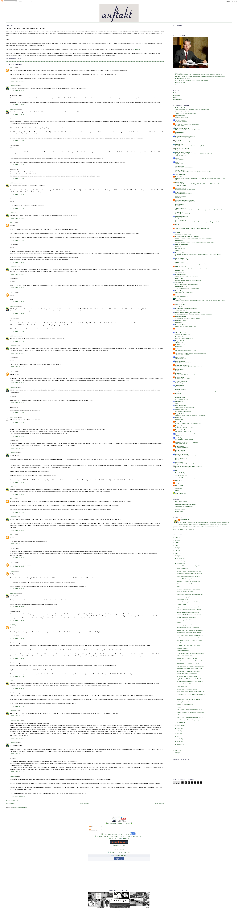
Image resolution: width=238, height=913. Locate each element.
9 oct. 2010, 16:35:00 (17, 567)
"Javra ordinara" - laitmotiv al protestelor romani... (190, 717)
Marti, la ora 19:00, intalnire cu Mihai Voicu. (188, 671)
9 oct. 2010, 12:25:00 (17, 436)
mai (178, 736)
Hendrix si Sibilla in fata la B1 (184, 650)
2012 (176, 550)
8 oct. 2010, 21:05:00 (17, 105)
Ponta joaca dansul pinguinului (184, 597)
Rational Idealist (179, 177)
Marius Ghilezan (180, 170)
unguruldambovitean (181, 410)
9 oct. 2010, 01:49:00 (17, 422)
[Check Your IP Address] (120, 852)
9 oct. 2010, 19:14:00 (17, 754)
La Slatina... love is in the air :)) (185, 591)
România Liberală (180, 83)
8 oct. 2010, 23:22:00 (17, 412)
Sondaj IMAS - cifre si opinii (184, 579)
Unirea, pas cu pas (179, 272)
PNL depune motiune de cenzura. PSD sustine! (189, 576)
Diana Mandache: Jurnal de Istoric (185, 136)
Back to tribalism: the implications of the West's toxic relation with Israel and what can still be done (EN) (200, 179)
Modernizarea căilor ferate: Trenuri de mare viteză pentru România (192, 109)
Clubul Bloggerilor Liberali (182, 79)
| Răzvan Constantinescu (182, 333)
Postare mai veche (159, 803)
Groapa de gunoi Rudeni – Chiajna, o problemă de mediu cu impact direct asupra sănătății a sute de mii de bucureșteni (200, 301)
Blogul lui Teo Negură (181, 341)
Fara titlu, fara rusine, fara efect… (183, 411)
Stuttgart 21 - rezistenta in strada (185, 704)
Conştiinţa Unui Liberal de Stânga (184, 200)
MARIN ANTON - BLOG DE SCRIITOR (186, 442)
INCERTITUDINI (180, 116)
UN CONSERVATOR (181, 287)
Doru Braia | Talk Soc (181, 321)
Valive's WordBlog (180, 120)
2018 (176, 537)
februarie (179, 744)
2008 (176, 753)
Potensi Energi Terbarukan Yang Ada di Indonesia (188, 74)
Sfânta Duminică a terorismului (183, 362)
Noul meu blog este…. (180, 383)
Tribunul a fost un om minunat (182, 334)
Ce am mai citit (179, 132)
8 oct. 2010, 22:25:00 (17, 403)
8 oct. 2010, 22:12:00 (17, 383)
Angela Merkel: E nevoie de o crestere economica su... (190, 653)
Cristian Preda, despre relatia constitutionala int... (189, 627)
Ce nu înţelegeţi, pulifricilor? (182, 354)
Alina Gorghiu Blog (180, 493)
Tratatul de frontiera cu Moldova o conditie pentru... (190, 635)
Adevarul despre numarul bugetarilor (186, 617)
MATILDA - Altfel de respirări (183, 345)
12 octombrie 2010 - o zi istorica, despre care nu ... (189, 645)
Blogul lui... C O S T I (181, 458)
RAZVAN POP (179, 279)
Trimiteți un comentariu (12, 800)
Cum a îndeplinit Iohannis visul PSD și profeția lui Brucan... (190, 226)
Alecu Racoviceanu (180, 220)
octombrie (179, 563)
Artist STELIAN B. (180, 163)
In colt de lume (14, 417)
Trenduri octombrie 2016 (181, 296)
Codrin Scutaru (179, 349)
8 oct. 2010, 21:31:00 (17, 208)
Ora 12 (177, 371)
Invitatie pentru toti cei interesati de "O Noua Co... (189, 699)
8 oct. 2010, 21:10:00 (17, 114)
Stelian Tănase (179, 511)
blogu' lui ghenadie (180, 266)
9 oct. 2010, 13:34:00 (17, 494)
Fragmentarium (179, 377)
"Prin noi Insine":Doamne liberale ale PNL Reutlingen (188, 366)
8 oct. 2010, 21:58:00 (17, 302)
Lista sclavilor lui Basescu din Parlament (187, 689)
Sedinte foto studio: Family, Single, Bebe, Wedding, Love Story (191, 268)
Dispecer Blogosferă (180, 291)
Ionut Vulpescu (179, 357)
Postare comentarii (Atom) (20, 807)
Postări (94, 826)
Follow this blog (119, 859)
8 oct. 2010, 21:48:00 (17, 262)
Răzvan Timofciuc (180, 450)
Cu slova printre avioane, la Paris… (184, 142)
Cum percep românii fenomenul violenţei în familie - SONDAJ (190, 415)
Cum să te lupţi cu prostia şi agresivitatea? (185, 113)
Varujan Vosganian (180, 208)
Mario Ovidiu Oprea (181, 473)
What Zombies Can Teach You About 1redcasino (187, 129)
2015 (176, 542)
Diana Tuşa (178, 299)
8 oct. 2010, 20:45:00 (17, 91)
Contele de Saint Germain (182, 112)
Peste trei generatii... (182, 715)
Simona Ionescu (179, 262)
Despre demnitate (180, 361)
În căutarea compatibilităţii (182, 447)
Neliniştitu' (178, 140)
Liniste (178, 586)
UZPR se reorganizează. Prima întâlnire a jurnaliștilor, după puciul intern (193, 264)
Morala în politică (179, 451)
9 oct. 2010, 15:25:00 (17, 544)
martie (179, 741)
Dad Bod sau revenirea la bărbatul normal (185, 350)
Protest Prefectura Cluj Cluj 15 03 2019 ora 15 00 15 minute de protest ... (193, 238)
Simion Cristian (179, 385)
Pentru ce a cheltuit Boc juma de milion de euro (189, 571)
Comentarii (95, 830)
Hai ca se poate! (179, 253)
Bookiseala (176, 93)
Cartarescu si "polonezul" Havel (185, 684)
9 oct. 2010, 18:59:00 (17, 706)
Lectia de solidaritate (182, 643)
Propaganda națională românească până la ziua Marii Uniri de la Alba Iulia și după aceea (197, 391)
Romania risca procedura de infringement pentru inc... (190, 720)
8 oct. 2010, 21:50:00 (17, 274)
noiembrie (179, 561)
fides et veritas (179, 401)
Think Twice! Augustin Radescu (184, 507)
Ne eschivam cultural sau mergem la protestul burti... (190, 712)
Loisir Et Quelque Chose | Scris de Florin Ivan (187, 312)
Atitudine (179, 707)
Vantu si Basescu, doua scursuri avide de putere (189, 632)
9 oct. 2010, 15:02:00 (17, 530)
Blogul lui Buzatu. (180, 192)
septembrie (180, 725)
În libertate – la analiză (181, 121)
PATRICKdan (179, 485)
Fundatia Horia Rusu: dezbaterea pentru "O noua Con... (191, 691)
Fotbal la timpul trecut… (181, 399)
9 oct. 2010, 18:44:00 (17, 688)
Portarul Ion (178, 387)
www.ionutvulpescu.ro (180, 358)
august (179, 728)
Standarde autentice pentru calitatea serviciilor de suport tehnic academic (193, 171)
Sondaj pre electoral (180, 218)
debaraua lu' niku (180, 304)
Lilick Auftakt (13, 85)
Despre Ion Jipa (179, 133)
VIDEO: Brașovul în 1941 (181, 310)
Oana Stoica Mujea (180, 406)
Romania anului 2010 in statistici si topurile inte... (189, 615)
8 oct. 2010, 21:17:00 (17, 165)
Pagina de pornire (84, 803)
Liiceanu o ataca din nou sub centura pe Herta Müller (25, 28)
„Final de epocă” (179, 159)
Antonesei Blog (179, 212)
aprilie (179, 739)
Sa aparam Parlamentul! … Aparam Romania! (186, 464)
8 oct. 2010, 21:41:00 (17, 218)
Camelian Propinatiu (15, 720)
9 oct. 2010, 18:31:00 (17, 676)
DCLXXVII (178, 246)
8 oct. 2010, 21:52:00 (17, 288)
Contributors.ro (136, 49)
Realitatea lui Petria (180, 317)
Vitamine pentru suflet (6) (181, 460)
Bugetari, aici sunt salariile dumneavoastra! (188, 607)
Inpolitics (175, 97)
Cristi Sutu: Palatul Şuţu (182, 148)
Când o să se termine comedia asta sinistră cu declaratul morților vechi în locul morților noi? (198, 210)
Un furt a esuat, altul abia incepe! (185, 656)
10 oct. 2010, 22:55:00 (17, 796)
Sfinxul (177, 158)
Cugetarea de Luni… (180, 435)
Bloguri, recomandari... (182, 568)
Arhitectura (178, 488)
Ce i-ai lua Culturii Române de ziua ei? (185, 375)
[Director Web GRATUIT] (115, 838)
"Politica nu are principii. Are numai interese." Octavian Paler (192, 228)
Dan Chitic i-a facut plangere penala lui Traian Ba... (190, 594)
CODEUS (178, 418)
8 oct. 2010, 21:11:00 (17, 140)
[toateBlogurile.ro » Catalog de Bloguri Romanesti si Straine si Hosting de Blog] (131, 823)
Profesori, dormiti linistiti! (183, 702)
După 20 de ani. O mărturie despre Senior (185, 326)
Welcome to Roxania (180, 325)
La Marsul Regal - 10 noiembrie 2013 (184, 80)
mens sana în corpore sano (181, 117)
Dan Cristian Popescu (181, 502)
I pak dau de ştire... (180, 196)
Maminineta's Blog (180, 174)
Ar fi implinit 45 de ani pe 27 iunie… (184, 439)
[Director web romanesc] (133, 834)
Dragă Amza (178, 150)
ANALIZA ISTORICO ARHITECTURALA (187, 124)
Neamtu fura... (180, 697)
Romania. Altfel (179, 204)
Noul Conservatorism (181, 381)
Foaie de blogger (179, 369)
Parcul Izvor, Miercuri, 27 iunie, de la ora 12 (186, 260)
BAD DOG (178, 224)
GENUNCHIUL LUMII (181, 245)
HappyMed (178, 73)
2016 (176, 540)
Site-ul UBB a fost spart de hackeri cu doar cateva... (190, 668)
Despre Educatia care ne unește (183, 234)
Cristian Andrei (179, 422)
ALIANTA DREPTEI (181, 258)
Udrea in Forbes (181, 722)
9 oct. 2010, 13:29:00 (17, 482)
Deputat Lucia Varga (181, 337)
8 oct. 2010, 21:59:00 (17, 313)
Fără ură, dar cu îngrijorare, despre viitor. (185, 201)
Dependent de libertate (181, 454)
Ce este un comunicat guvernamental (184, 167)
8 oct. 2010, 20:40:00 (17, 81)
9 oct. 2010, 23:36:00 (17, 772)
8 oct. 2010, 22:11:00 (17, 367)
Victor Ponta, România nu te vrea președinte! (186, 395)
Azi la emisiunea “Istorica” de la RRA (184, 137)
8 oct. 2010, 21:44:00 (17, 240)
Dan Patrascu (13, 776)
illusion (177, 491)
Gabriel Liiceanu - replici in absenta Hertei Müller (189, 709)
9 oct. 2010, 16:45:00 (17, 589)
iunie (178, 733)
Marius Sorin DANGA (181, 475)
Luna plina (178, 197)
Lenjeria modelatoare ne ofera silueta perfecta (186, 284)
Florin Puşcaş (179, 240)
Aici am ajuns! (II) (181, 604)
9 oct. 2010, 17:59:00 (17, 658)
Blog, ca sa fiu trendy (181, 426)
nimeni (177, 329)
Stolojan (179, 622)
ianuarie (179, 747)
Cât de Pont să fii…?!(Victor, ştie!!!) (184, 292)
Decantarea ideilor (180, 274)
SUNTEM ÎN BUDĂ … (181, 125)
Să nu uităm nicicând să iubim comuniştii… (186, 455)
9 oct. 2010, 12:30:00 (17, 448)
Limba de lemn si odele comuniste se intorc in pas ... (190, 630)
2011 (176, 553)
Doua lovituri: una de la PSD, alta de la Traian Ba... (190, 640)
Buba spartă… (178, 322)
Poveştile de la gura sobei (181, 230)
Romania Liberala (177, 99)
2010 (176, 556)
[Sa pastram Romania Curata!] (118, 823)
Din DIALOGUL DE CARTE (182, 379)
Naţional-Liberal (180, 108)
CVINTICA (178, 480)
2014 (176, 545)
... (175, 330)
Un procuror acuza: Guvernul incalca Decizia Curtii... (190, 666)
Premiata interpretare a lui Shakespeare (185, 189)
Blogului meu (178, 346)
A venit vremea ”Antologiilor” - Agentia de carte (187, 318)
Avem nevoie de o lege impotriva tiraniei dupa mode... (190, 602)
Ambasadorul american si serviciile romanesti (188, 589)
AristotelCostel (179, 295)
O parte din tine (179, 342)
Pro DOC (12, 67)
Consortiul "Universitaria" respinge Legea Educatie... (190, 566)
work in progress (179, 306)
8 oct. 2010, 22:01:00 (17, 331)
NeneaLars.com (179, 166)
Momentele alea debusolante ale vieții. (185, 407)
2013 (176, 548)
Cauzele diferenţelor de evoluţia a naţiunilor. (186, 276)
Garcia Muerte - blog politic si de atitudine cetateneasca (190, 353)
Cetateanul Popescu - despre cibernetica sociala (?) (189, 466)
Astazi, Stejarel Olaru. (182, 599)
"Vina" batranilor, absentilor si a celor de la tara (187, 288)
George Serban (179, 462)
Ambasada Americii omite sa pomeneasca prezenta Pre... (191, 694)
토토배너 (177, 205)
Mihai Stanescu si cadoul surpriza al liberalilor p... (189, 581)
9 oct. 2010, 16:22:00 (17, 558)
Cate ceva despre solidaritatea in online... (187, 620)
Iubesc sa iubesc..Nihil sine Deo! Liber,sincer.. (187, 236)
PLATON (177, 162)
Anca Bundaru (179, 283)
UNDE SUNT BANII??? (183, 648)
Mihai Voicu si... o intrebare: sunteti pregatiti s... (189, 663)
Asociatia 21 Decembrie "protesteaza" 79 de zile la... (190, 609)
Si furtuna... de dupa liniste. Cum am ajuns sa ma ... (189, 584)
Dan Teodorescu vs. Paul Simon (183, 431)
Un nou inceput (179, 419)
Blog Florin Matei (180, 397)
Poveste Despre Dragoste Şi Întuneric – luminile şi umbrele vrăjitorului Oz (193, 314)
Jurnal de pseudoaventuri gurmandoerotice (187, 434)
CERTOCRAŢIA (180, 249)
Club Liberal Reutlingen (182, 365)
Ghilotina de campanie (181, 216)
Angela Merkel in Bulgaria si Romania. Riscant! (189, 679)
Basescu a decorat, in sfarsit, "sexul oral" (187, 658)
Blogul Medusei (179, 414)
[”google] (125, 838)
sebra (176, 470)
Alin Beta (177, 232)
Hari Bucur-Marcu (180, 188)
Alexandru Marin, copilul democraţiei (185, 478)
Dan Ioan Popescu (180, 509)
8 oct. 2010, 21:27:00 (17, 178)
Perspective (178, 373)
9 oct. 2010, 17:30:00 (17, 638)
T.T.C (176, 403)
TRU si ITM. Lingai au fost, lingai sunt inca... (188, 612)
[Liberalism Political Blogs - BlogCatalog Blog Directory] (119, 836)
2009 (176, 750)
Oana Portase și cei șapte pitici (183, 152)
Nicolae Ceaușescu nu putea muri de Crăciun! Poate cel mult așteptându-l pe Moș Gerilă (197, 222)
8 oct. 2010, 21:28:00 (17, 194)
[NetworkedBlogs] (119, 856)
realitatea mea (179, 144)
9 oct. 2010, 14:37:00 (17, 512)
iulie (178, 731)
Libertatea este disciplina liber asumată (186, 308)
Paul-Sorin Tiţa (179, 270)
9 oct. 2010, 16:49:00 (17, 606)
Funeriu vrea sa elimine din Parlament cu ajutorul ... (190, 573)
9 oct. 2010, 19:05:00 (17, 716)
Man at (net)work (180, 430)
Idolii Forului (176, 95)
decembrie (180, 558)
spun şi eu (178, 483)
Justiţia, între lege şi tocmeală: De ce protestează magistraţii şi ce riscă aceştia (194, 242)
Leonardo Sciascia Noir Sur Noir (183, 214)
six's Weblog (178, 438)
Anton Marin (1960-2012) (181, 443)
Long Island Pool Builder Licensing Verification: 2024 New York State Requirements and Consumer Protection (197, 154)
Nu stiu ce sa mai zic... (182, 686)
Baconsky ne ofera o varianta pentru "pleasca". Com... (190, 661)
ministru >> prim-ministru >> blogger (185, 504)
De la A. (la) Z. (179, 182)
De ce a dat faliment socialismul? (183, 193)
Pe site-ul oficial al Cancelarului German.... (188, 674)
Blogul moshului (179, 446)
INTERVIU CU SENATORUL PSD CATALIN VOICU (188, 423)
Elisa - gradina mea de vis (182, 128)
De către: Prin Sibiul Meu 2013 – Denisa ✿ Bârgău (188, 280)
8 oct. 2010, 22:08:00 (17, 353)
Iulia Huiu (178, 393)
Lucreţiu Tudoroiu (180, 389)
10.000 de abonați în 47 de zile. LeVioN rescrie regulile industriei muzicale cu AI (195, 146)
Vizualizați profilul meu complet (183, 529)
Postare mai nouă (10, 803)
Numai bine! (178, 250)
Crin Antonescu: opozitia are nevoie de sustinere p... (190, 638)
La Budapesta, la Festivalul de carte (184, 427)
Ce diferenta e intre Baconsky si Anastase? (187, 676)
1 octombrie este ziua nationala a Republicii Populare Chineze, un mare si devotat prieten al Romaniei (198, 255)
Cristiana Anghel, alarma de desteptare (186, 625)
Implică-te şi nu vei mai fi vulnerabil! (184, 338)
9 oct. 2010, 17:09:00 (17, 620)
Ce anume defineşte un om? (182, 468)
